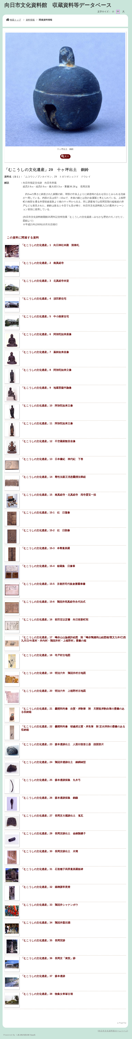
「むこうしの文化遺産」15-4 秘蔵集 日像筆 (48, 565)
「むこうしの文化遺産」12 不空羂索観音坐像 (48, 441)
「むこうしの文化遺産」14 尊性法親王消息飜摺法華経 (53, 476)
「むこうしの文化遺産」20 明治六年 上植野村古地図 (53, 690)
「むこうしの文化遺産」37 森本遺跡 (43, 976)
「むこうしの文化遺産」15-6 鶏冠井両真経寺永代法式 (53, 601)
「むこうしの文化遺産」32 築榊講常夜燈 (45, 886)
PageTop (122, 1023)
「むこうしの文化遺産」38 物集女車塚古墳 (47, 993)
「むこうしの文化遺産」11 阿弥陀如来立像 (47, 423)
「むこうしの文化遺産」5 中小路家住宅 (45, 316)
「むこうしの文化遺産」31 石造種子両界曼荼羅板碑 (52, 869)
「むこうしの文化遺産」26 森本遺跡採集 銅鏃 (49, 797)
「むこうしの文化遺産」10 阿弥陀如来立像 (47, 405)
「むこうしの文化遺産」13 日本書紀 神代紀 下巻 (52, 459)
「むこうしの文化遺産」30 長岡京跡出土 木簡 (49, 851)
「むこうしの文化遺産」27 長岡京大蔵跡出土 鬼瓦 (52, 815)
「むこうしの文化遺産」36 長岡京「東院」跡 (48, 958)
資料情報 (30, 20)
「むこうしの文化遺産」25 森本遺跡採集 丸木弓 (51, 779)
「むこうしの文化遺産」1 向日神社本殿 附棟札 (50, 245)
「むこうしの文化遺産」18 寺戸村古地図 (45, 655)
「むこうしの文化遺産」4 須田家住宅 (43, 298)
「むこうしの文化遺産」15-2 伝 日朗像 (45, 530)
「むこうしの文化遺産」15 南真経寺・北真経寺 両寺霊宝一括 (58, 494)
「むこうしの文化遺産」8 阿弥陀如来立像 (46, 369)
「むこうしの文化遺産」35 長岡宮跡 (43, 940)
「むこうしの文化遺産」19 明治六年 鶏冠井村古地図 (53, 672)
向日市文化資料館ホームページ (112, 1031)
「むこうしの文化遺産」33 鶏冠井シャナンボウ (49, 904)
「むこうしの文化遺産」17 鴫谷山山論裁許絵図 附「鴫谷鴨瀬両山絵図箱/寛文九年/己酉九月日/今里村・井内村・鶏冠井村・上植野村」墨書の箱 (73, 639)
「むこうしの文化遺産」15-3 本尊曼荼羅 (45, 548)
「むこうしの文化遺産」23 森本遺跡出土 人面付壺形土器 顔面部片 (62, 744)
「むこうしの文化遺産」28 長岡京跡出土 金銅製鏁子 (53, 833)
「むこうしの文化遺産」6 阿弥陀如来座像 (46, 334)
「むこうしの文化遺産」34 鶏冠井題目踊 (45, 922)
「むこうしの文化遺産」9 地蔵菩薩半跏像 (46, 387)
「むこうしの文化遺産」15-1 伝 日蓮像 (45, 512)
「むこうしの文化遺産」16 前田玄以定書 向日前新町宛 (56, 619)
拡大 (66, 156)
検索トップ (15, 20)
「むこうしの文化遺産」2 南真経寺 (42, 262)
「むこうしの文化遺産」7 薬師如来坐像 (45, 352)
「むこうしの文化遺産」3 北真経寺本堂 (45, 280)
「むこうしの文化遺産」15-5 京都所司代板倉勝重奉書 (53, 583)
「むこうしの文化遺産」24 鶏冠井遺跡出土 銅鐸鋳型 (53, 762)
